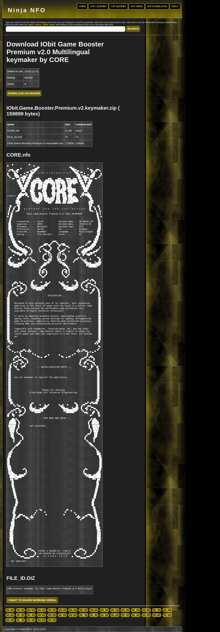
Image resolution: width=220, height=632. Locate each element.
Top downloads (157, 6)
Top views (136, 6)
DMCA (175, 6)
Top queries (118, 6)
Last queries (98, 6)
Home (82, 6)
